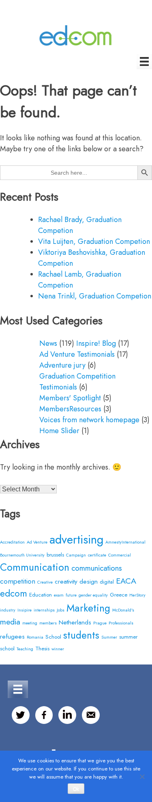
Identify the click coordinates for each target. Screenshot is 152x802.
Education (40, 595)
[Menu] (144, 61)
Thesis (42, 648)
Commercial (119, 555)
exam (59, 595)
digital (107, 582)
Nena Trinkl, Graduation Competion (94, 296)
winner (57, 649)
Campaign (76, 555)
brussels (55, 555)
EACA (126, 580)
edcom (13, 593)
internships (44, 610)
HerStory (137, 595)
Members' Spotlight (70, 398)
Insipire (24, 610)
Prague (100, 623)
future (71, 595)
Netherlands (75, 622)
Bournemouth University (22, 555)
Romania (35, 637)
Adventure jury (62, 365)
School (53, 637)
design (88, 581)
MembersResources (70, 409)
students (81, 635)
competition (17, 581)
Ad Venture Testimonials (77, 354)
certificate (97, 555)
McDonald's (123, 610)
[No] (142, 776)
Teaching (25, 649)
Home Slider (59, 430)
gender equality (93, 595)
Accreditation (12, 542)
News (48, 343)
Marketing (88, 608)
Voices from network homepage (89, 420)
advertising (76, 539)
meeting (29, 623)
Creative (45, 582)
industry (7, 610)
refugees (12, 636)
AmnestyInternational (125, 542)
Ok (76, 789)
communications (96, 568)
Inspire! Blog (96, 343)
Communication (34, 567)
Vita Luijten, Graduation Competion (94, 241)
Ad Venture (37, 542)
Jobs (60, 610)
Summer (109, 637)
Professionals (121, 623)
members (48, 623)
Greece (118, 595)
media (10, 621)
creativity (66, 581)
